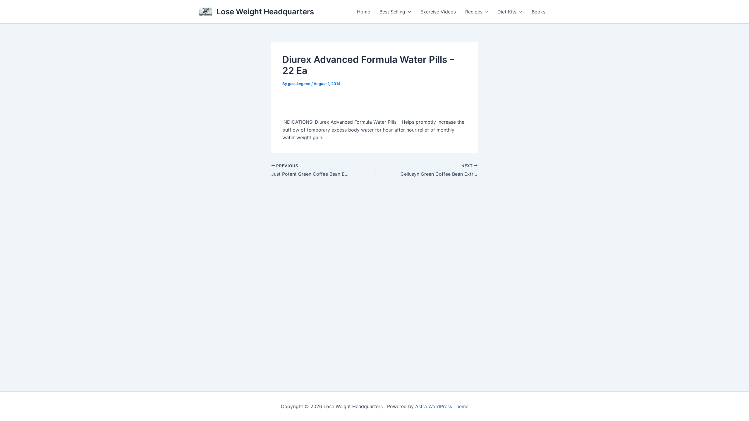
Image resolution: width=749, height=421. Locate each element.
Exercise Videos (438, 12)
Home (363, 12)
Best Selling (392, 12)
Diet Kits (506, 12)
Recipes (473, 12)
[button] (408, 11)
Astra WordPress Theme (441, 406)
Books (538, 12)
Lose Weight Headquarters (265, 11)
